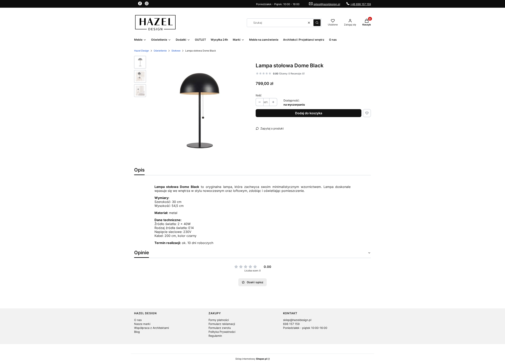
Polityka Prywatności (222, 331)
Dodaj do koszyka (308, 113)
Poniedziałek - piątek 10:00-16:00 (305, 327)
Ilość (259, 95)
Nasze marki (142, 324)
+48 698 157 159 (360, 4)
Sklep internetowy (251, 358)
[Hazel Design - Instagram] (147, 4)
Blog (137, 331)
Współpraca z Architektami (151, 327)
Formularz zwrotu (220, 327)
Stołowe (175, 50)
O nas (138, 320)
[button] (317, 22)
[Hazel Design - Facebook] (140, 4)
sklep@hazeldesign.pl (326, 4)
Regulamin (215, 335)
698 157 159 (291, 324)
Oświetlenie (160, 50)
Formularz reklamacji (222, 324)
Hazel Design (141, 50)
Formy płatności (219, 320)
